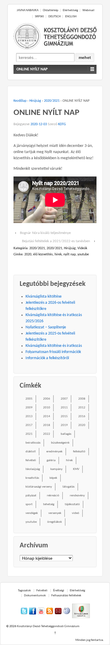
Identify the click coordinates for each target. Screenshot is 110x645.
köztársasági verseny (39, 486)
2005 (29, 398)
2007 (64, 398)
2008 (81, 398)
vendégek (32, 513)
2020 (27, 254)
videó (75, 513)
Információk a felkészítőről (47, 358)
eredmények (54, 451)
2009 (29, 407)
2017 (29, 425)
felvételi (31, 460)
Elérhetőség (70, 10)
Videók (82, 248)
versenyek (54, 513)
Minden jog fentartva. (89, 640)
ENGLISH (71, 16)
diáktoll (31, 451)
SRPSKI (39, 16)
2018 (46, 425)
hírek (58, 254)
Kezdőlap (19, 101)
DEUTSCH (54, 16)
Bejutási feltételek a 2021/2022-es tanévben (56, 241)
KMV (76, 469)
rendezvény (77, 495)
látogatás (68, 486)
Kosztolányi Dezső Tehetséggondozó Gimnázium (47, 626)
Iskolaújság (33, 469)
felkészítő (79, 451)
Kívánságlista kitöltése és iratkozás (54, 346)
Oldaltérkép (50, 10)
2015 (64, 416)
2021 (29, 434)
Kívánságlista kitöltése (44, 296)
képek (53, 478)
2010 (46, 407)
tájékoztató (72, 504)
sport (29, 504)
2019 (64, 425)
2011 (64, 407)
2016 (81, 416)
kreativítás (32, 478)
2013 (29, 416)
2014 (46, 416)
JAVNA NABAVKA (27, 10)
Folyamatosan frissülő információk (53, 352)
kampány (56, 469)
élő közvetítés (43, 254)
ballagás (66, 434)
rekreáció (53, 495)
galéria (51, 460)
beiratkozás (33, 442)
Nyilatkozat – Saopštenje (46, 327)
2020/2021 (52, 101)
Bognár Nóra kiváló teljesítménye (45, 233)
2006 (46, 398)
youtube (83, 254)
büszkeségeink (60, 442)
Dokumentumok (35, 595)
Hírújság (35, 101)
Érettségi (58, 590)
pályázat (31, 495)
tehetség (48, 504)
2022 (46, 434)
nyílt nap (69, 254)
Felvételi (42, 590)
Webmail (88, 10)
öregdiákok (54, 522)
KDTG (62, 124)
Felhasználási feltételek (66, 595)
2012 (81, 407)
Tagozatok (24, 590)
